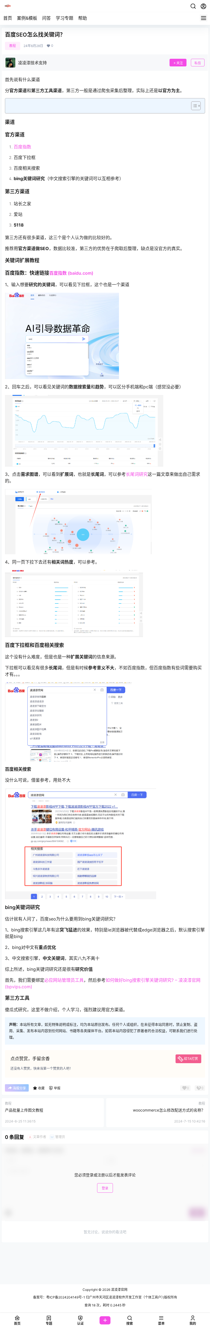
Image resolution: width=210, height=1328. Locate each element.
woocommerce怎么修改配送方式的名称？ (169, 1110)
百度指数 (22, 146)
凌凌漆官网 (118, 1290)
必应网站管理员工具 (64, 980)
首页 (7, 18)
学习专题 (64, 18)
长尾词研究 (137, 474)
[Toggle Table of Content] (193, 105)
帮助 (82, 18)
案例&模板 (27, 18)
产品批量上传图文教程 (24, 1110)
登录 (105, 1188)
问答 (46, 18)
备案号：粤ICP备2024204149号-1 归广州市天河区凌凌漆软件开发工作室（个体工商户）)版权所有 (105, 1297)
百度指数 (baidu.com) (71, 273)
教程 (12, 46)
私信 (197, 63)
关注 (179, 63)
